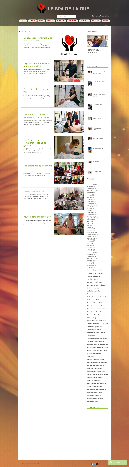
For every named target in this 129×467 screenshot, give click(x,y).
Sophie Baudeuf (98, 374)
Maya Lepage (91, 350)
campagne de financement (95, 398)
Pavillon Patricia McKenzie (95, 359)
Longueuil (90, 341)
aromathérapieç (92, 392)
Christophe (103, 297)
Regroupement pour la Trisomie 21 (97, 362)
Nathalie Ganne (102, 350)
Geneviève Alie (92, 315)
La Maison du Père (93, 338)
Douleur (98, 309)
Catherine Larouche (93, 291)
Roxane (89, 365)
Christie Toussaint (93, 297)
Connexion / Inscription (100, 16)
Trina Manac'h (91, 383)
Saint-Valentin (98, 368)
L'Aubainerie (91, 336)
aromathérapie (101, 389)
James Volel (99, 327)
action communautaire (94, 386)
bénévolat (90, 395)
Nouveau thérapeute (94, 353)
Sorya (106, 374)
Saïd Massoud (91, 371)
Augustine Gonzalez (93, 276)
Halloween (102, 321)
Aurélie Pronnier (92, 279)
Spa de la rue (97, 377)
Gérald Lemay (91, 318)
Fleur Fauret (100, 312)
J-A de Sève (104, 324)
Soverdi (89, 377)
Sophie (89, 374)
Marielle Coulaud (102, 347)
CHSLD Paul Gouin (100, 285)
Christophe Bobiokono (94, 300)
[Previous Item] (90, 41)
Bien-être (90, 285)
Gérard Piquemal (92, 321)
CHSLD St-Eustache (93, 288)
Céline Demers (91, 306)
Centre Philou (91, 294)
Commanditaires (92, 303)
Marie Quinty (91, 347)
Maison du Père (92, 344)
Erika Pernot (91, 312)
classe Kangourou (92, 401)
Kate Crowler (100, 333)
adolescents (91, 389)
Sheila (99, 371)
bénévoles (98, 395)
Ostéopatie (90, 356)
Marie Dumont (103, 344)
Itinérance (96, 324)
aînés (100, 392)
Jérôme (99, 330)
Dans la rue (90, 309)
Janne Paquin (91, 330)
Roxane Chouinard (99, 365)
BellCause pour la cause (94, 282)
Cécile (101, 303)
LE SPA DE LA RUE (68, 8)
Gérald (100, 315)
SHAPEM (90, 368)
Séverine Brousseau (93, 380)
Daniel (100, 306)
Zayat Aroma (101, 383)
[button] (32, 21)
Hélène (89, 324)
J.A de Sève (90, 327)
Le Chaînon (103, 338)
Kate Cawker (91, 333)
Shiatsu (104, 371)
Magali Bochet (99, 341)
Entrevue (105, 309)
